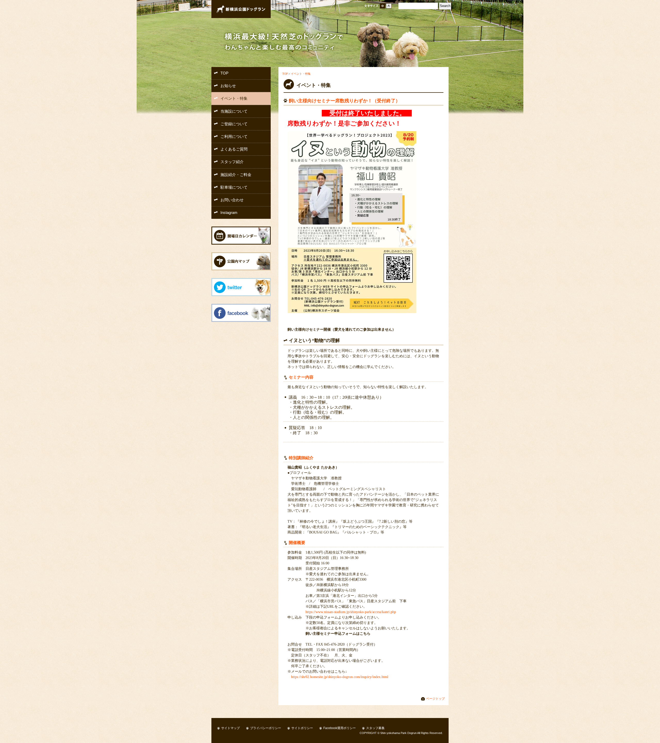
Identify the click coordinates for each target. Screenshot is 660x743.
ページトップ (435, 698)
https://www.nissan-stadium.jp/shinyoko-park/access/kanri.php (351, 612)
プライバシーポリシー (265, 728)
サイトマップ (230, 728)
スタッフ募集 (375, 728)
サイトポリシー (302, 728)
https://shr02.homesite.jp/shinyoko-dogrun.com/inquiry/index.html (339, 677)
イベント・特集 (301, 73)
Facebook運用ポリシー (339, 728)
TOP (285, 73)
